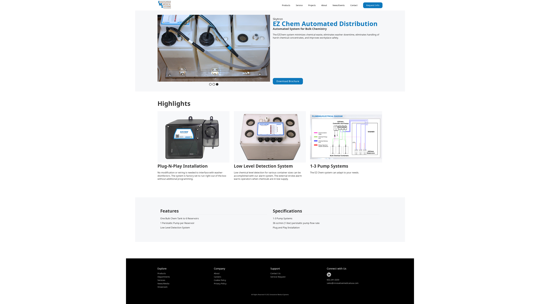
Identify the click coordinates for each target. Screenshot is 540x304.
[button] (286, 5)
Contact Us (275, 273)
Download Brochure (287, 81)
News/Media (163, 284)
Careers (217, 277)
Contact (353, 5)
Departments (164, 277)
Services (161, 280)
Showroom (162, 287)
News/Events (339, 5)
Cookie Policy (220, 280)
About (324, 5)
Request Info (372, 5)
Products (162, 273)
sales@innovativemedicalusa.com (342, 283)
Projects (312, 5)
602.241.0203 (333, 280)
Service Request (277, 277)
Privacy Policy (220, 284)
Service (299, 5)
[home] (168, 5)
